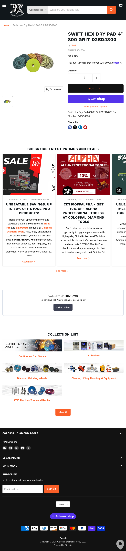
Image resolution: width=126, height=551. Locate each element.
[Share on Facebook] (70, 127)
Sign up (51, 488)
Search (63, 538)
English (61, 504)
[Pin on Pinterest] (85, 127)
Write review (63, 307)
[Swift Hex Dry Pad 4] (7, 101)
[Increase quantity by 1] (97, 78)
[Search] (111, 10)
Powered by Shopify (63, 545)
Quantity (72, 70)
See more (61, 270)
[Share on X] (75, 127)
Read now (27, 261)
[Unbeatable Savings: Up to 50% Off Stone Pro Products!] (29, 174)
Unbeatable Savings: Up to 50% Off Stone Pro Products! (29, 208)
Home (5, 25)
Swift (73, 45)
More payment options (95, 106)
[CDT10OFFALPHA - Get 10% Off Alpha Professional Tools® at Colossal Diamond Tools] (83, 174)
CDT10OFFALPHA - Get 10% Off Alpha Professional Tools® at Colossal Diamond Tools (84, 213)
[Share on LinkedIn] (80, 127)
